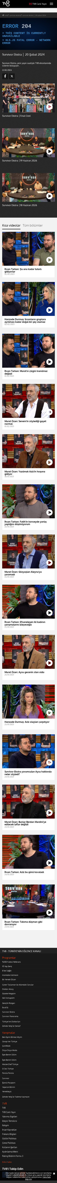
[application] (28, 591)
